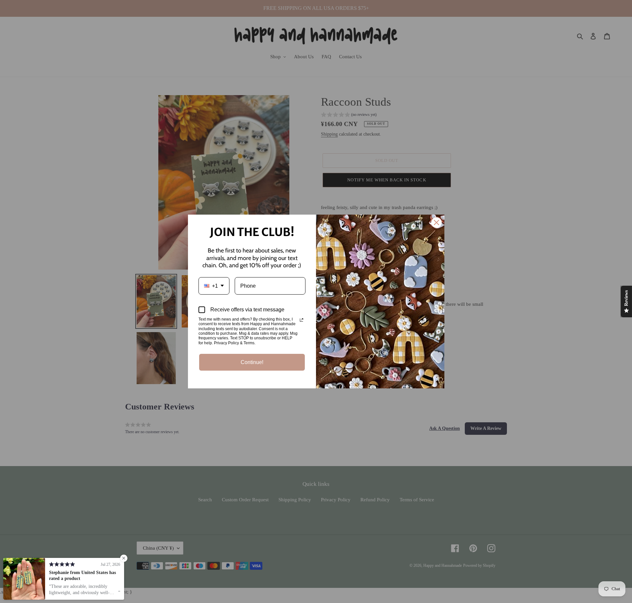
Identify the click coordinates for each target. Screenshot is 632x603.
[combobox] (213, 286)
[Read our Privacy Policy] (301, 320)
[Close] (436, 222)
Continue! (252, 362)
